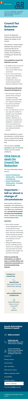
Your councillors (9, 366)
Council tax (20, 11)
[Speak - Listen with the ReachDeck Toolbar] (1, 2)
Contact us (7, 356)
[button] (22, 3)
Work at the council (10, 370)
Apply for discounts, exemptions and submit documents (13, 13)
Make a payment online (11, 373)
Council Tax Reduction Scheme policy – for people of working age (14, 177)
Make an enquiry (14, 335)
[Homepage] (8, 3)
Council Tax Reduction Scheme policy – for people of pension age (14, 183)
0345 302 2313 (14, 282)
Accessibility (8, 377)
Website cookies (9, 380)
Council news (8, 363)
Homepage (13, 11)
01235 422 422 (13, 340)
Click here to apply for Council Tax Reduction (12, 160)
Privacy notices (9, 359)
